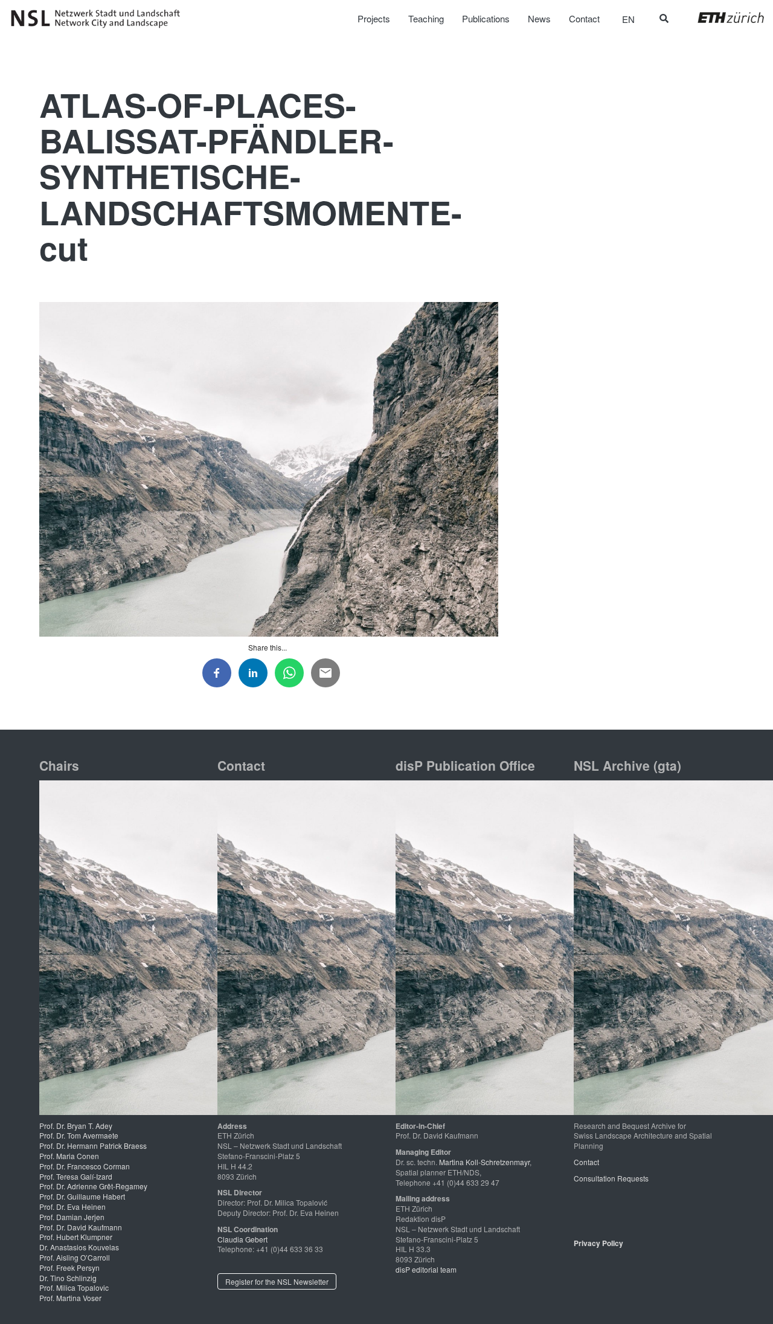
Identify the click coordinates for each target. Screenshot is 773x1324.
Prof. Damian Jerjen (71, 1217)
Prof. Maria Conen (69, 1156)
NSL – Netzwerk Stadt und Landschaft (99, 19)
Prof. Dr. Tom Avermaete (78, 1135)
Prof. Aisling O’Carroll (74, 1257)
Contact (586, 1162)
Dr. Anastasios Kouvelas (79, 1247)
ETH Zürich (721, 17)
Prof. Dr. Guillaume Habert (82, 1196)
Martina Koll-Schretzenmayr (484, 1162)
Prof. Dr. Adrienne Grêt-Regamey (93, 1186)
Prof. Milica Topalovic (74, 1287)
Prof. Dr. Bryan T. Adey (75, 1125)
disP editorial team (426, 1269)
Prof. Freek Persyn (69, 1267)
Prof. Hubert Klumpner (75, 1237)
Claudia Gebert (242, 1239)
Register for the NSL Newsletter (277, 1281)
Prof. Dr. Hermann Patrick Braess (93, 1145)
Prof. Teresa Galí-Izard (75, 1176)
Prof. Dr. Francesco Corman (84, 1166)
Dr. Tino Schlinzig (68, 1278)
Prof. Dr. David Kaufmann (80, 1227)
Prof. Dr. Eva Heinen (72, 1206)
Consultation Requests (611, 1178)
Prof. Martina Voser (70, 1298)
